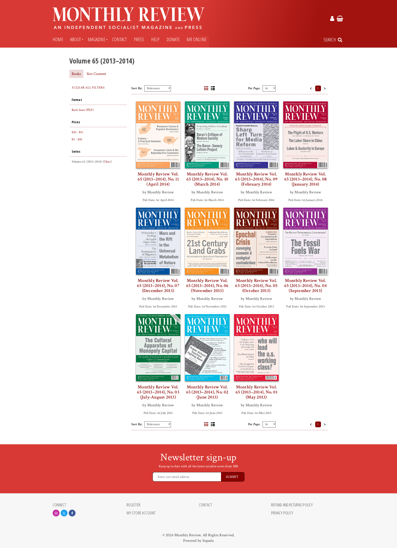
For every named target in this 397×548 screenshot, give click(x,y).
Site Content (96, 73)
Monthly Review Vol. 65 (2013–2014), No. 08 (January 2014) (305, 179)
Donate (173, 39)
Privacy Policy (282, 513)
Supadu (208, 540)
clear (107, 162)
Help (155, 39)
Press (139, 39)
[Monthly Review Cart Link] (339, 19)
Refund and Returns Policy (292, 505)
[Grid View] (206, 88)
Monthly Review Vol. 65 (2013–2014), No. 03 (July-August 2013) (158, 392)
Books (76, 73)
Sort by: (136, 88)
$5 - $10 (77, 139)
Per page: (254, 88)
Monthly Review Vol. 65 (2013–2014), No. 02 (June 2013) (207, 392)
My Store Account (141, 513)
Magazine (96, 39)
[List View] (213, 88)
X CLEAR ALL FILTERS (88, 88)
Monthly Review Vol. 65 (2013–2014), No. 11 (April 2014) (158, 179)
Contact (119, 39)
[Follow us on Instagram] (56, 513)
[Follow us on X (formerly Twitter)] (64, 513)
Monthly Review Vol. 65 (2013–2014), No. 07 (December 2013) (158, 285)
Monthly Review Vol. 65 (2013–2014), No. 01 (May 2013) (256, 392)
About (75, 39)
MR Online (196, 39)
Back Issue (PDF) (83, 110)
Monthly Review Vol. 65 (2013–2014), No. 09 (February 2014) (256, 179)
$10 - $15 (77, 132)
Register (133, 505)
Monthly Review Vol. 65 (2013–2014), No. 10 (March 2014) (207, 179)
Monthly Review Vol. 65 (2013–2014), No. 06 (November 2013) (207, 285)
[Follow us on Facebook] (72, 513)
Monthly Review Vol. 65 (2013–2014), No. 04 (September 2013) (305, 285)
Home (58, 39)
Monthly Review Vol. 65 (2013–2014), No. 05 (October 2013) (256, 285)
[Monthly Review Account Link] (332, 19)
